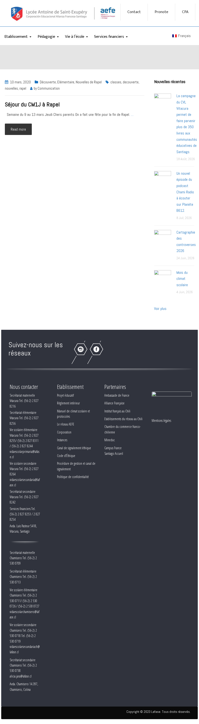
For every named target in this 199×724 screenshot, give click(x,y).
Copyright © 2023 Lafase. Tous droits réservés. (158, 711)
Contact (134, 12)
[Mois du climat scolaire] (162, 278)
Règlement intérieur (68, 403)
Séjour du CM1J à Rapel (32, 104)
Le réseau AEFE (65, 424)
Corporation (64, 432)
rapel (22, 88)
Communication (49, 88)
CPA (185, 12)
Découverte (48, 82)
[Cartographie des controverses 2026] (162, 238)
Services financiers (109, 36)
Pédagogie (46, 36)
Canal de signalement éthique (74, 448)
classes (115, 82)
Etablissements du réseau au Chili (123, 419)
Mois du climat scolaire (182, 278)
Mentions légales (161, 420)
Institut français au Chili (117, 411)
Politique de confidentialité (73, 476)
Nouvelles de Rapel (89, 82)
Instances (62, 440)
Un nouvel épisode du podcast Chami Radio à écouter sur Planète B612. (185, 192)
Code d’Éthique (66, 455)
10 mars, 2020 (20, 82)
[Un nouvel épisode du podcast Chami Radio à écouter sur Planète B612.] (162, 179)
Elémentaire (65, 82)
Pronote (161, 12)
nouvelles (11, 88)
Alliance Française (114, 403)
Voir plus (160, 308)
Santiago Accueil (113, 453)
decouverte (131, 82)
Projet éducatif (65, 395)
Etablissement (16, 36)
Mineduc (109, 440)
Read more (18, 129)
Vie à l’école (74, 36)
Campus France (113, 448)
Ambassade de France (116, 395)
